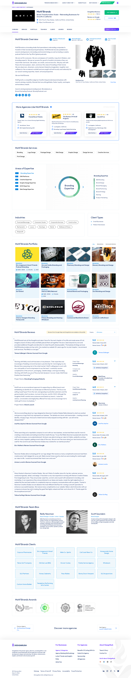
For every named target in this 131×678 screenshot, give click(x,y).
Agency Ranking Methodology (65, 653)
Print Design (21, 156)
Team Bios (44, 29)
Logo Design (32, 152)
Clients (52, 29)
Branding (20, 152)
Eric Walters (102, 445)
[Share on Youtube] (29, 95)
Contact (111, 18)
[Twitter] (114, 671)
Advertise (59, 662)
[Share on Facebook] (16, 95)
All (94, 244)
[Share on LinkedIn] (23, 95)
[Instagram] (107, 671)
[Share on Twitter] (19, 95)
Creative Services (103, 152)
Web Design (59, 152)
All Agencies (81, 659)
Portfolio (33, 29)
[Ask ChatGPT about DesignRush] (107, 662)
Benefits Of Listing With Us (86, 650)
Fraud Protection (76, 671)
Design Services (88, 152)
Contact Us (103, 653)
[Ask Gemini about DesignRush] (104, 662)
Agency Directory (20, 7)
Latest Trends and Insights (64, 656)
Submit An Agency (83, 653)
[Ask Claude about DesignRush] (100, 662)
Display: (92, 332)
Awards (61, 29)
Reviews (69, 29)
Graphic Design (73, 152)
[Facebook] (111, 671)
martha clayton (103, 423)
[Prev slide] (55, 187)
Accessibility (66, 671)
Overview (15, 29)
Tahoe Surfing (102, 494)
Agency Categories (62, 650)
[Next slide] (83, 187)
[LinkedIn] (103, 671)
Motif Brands (44, 11)
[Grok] (111, 662)
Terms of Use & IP (45, 671)
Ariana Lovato (103, 464)
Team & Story (104, 650)
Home (13, 7)
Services (24, 29)
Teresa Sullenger (103, 352)
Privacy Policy (57, 671)
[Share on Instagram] (26, 95)
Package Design (46, 152)
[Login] (117, 2)
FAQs (57, 659)
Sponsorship (81, 656)
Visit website (111, 12)
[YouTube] (118, 671)
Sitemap (36, 671)
